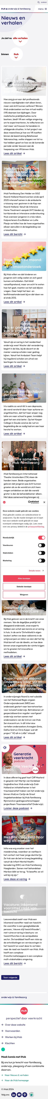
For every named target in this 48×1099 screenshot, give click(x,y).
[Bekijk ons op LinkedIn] (13, 1094)
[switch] (41, 545)
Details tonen (34, 571)
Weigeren (24, 595)
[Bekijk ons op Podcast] (24, 1094)
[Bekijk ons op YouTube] (19, 1094)
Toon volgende (10, 977)
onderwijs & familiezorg (14, 997)
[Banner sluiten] (44, 502)
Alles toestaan (24, 578)
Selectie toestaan (24, 587)
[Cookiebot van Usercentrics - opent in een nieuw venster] (29, 502)
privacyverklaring (36, 527)
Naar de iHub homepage (17, 1080)
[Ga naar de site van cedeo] (31, 1094)
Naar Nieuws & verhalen (17, 1075)
